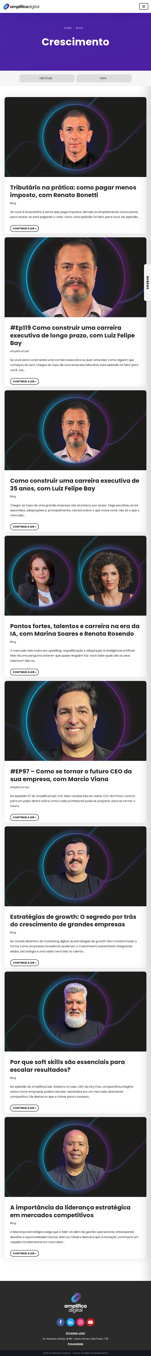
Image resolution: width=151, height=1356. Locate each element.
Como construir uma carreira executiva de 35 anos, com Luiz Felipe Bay (74, 484)
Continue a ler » (23, 227)
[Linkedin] (70, 1322)
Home (68, 28)
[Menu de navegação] (143, 6)
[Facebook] (61, 1322)
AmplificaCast (19, 351)
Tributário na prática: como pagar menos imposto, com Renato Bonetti (73, 191)
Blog (79, 28)
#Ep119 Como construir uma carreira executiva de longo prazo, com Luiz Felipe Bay (72, 335)
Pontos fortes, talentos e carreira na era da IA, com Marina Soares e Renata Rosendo (75, 630)
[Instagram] (80, 1322)
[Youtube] (90, 1322)
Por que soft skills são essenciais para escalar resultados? (67, 1066)
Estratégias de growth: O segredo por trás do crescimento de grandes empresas (73, 921)
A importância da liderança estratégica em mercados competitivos (70, 1211)
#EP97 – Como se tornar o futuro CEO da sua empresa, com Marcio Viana (71, 775)
